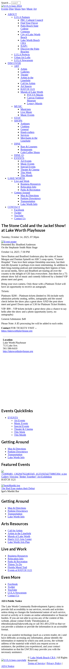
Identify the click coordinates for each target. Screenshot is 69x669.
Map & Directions (30, 195)
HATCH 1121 (28, 89)
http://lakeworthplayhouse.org (18, 351)
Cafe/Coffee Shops (30, 152)
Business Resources (31, 184)
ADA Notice (7, 666)
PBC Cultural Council (32, 20)
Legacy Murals (34, 103)
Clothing (25, 126)
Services (25, 135)
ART (16, 66)
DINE (17, 143)
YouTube (18, 215)
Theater (24, 74)
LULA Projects (22, 54)
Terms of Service (36, 663)
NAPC (24, 46)
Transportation (28, 201)
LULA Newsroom (23, 60)
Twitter (17, 212)
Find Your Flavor (29, 23)
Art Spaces (26, 86)
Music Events (27, 115)
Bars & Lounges (29, 146)
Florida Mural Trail (17, 567)
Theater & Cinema (30, 169)
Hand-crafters (27, 132)
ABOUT (12, 14)
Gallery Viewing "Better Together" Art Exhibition (26, 476)
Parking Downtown (31, 198)
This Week (26, 172)
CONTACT (14, 207)
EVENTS (19, 158)
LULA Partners (22, 17)
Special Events (28, 166)
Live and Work (21, 181)
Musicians (26, 109)
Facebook (19, 210)
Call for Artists (28, 83)
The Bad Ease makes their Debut (18, 488)
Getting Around (22, 192)
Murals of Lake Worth (32, 92)
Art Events (26, 161)
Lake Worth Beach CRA (42, 657)
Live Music (26, 112)
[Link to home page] (11, 6)
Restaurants (26, 149)
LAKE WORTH (16, 178)
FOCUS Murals (35, 94)
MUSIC (18, 106)
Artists (24, 69)
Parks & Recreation (30, 189)
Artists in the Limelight (27, 79)
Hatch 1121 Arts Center (20, 539)
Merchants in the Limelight (29, 139)
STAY (17, 117)
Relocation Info (28, 187)
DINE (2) (19, 155)
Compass (25, 31)
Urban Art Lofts (22, 57)
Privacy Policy (54, 663)
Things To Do (15, 564)
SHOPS (18, 120)
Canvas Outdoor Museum (35, 99)
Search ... (6, 2)
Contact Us (20, 218)
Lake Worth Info (29, 204)
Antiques (25, 123)
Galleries (25, 71)
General (25, 129)
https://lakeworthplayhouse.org (16, 330)
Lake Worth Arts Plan (19, 542)
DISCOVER (14, 63)
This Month (26, 175)
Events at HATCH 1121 (20, 570)
